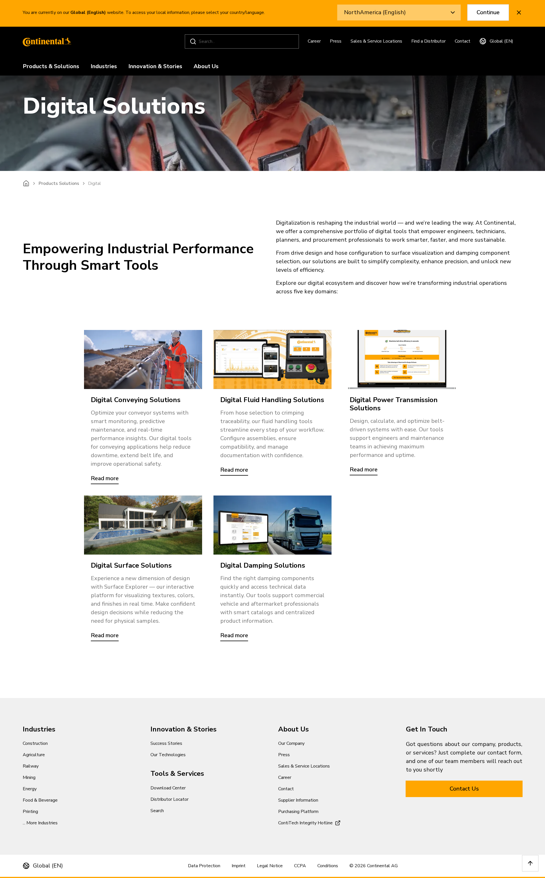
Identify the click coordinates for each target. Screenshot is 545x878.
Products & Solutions (51, 66)
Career (314, 41)
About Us (206, 66)
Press (335, 41)
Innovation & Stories (155, 66)
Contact (462, 41)
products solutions (59, 183)
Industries (104, 66)
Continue (488, 12)
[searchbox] (243, 41)
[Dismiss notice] (518, 12)
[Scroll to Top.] (530, 863)
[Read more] (143, 359)
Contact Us (464, 789)
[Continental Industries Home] (45, 41)
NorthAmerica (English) (375, 12)
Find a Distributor (428, 41)
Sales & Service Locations (376, 41)
